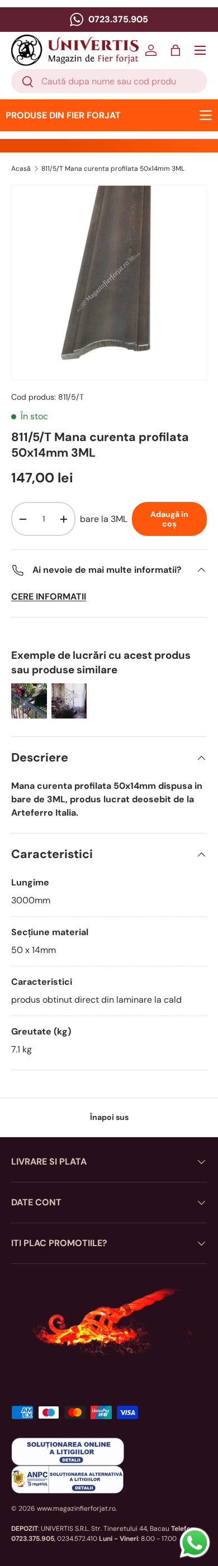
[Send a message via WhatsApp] (194, 1542)
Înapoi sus (109, 1117)
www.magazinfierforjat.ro (76, 1508)
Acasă (21, 168)
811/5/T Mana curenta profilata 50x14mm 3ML (112, 168)
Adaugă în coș (169, 519)
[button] (175, 50)
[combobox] (109, 81)
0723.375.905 (117, 19)
